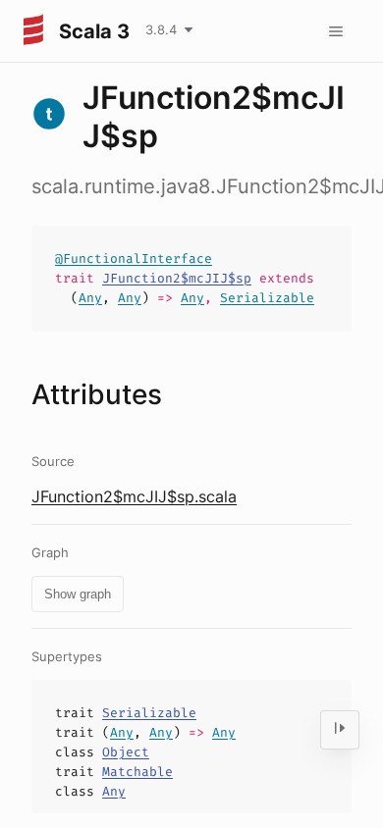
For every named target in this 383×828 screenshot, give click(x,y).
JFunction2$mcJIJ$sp (176, 278)
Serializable (267, 297)
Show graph (77, 594)
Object (125, 752)
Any (90, 297)
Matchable (137, 771)
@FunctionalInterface (133, 258)
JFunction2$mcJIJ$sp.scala (134, 496)
